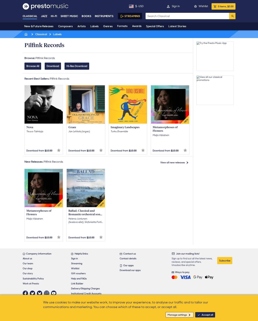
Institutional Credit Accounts (86, 293)
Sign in (176, 6)
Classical (30, 16)
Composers (65, 26)
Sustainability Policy (33, 278)
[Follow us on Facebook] (26, 293)
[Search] (232, 16)
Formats (122, 26)
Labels (94, 26)
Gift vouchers (78, 273)
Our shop (27, 268)
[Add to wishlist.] (59, 150)
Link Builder (77, 283)
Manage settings (177, 314)
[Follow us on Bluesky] (40, 293)
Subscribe (224, 260)
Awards (137, 26)
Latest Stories (177, 26)
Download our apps (130, 270)
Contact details (128, 258)
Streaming (132, 16)
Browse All (32, 66)
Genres (108, 26)
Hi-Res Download (76, 66)
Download (53, 66)
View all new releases (172, 162)
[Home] (26, 34)
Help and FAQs (79, 278)
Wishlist (203, 6)
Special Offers (155, 26)
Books (86, 16)
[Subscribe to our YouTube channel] (54, 293)
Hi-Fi (54, 16)
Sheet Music (69, 16)
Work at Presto (31, 283)
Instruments (104, 16)
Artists (81, 26)
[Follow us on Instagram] (47, 293)
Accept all (207, 314)
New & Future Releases (39, 26)
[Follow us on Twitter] (33, 293)
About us (27, 258)
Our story (28, 273)
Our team (28, 263)
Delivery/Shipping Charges (85, 288)
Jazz (44, 16)
